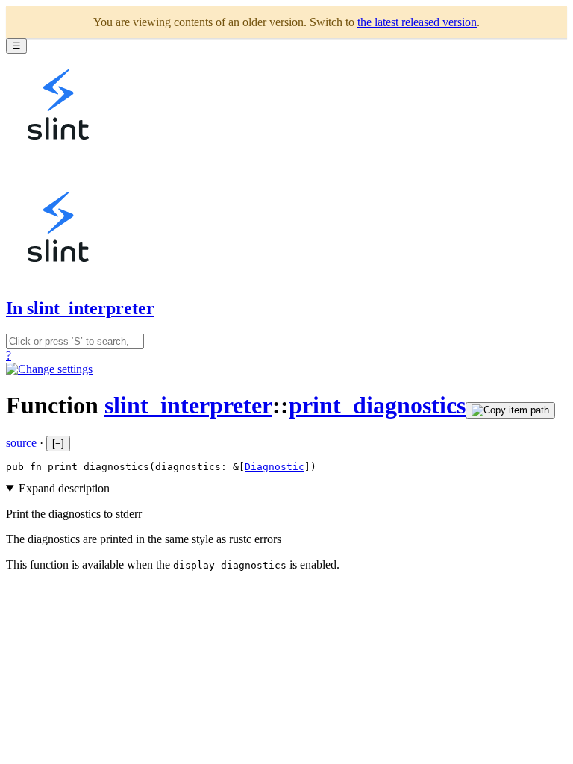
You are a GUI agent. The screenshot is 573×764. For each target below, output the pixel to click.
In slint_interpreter (80, 308)
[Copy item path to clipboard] (510, 410)
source (21, 442)
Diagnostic (274, 466)
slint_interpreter (188, 405)
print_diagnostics (377, 405)
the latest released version (417, 22)
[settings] (49, 369)
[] (58, 443)
